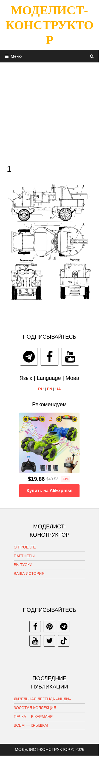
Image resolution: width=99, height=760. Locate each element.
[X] (49, 641)
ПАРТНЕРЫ (24, 556)
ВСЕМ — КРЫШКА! (31, 725)
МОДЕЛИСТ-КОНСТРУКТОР (49, 25)
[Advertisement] (49, 111)
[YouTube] (70, 357)
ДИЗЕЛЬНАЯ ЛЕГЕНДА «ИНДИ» (42, 699)
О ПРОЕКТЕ (25, 547)
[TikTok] (63, 641)
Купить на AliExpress (49, 490)
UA (58, 389)
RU (41, 389)
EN (49, 389)
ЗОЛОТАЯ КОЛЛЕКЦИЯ (35, 708)
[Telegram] (29, 357)
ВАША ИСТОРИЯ (29, 573)
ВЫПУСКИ (23, 565)
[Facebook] (49, 357)
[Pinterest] (49, 626)
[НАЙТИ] (92, 56)
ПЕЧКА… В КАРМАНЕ (33, 716)
